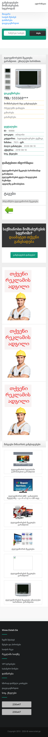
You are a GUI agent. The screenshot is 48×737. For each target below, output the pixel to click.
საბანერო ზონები (10, 668)
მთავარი (6, 14)
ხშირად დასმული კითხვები (15, 683)
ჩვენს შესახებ (8, 640)
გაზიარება (9, 112)
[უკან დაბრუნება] (8, 209)
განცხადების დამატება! (24, 255)
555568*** (16, 98)
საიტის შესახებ (9, 17)
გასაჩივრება (10, 117)
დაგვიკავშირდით (10, 23)
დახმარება (7, 20)
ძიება (38, 33)
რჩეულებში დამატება (14, 108)
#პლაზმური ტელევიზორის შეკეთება (20, 201)
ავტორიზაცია (40, 4)
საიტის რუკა (7, 649)
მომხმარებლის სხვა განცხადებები (20, 103)
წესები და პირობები (11, 644)
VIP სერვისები (8, 664)
